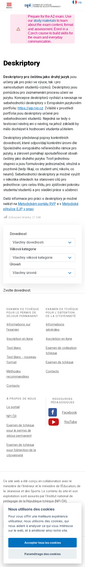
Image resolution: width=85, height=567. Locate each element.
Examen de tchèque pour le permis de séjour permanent (20, 430)
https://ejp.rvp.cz (30, 108)
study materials (45, 20)
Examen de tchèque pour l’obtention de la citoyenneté (21, 450)
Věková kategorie (23, 249)
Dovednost (18, 234)
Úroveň (15, 264)
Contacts (13, 386)
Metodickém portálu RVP (37, 204)
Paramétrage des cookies (42, 554)
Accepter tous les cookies (42, 542)
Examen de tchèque (59, 362)
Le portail (13, 407)
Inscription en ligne (20, 339)
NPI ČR (11, 416)
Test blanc (14, 348)
